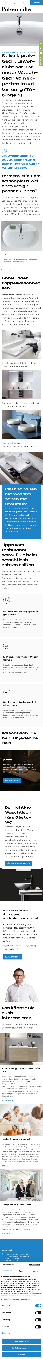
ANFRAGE (41, 61)
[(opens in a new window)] (41, 44)
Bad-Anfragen (11, 957)
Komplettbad (22, 52)
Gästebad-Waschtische (17, 863)
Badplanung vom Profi (16, 1205)
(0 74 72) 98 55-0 (14, 3)
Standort (6, 3)
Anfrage (37, 2)
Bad (13, 52)
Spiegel (5, 1166)
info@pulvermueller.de (23, 3)
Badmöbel (6, 1101)
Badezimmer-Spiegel (16, 1139)
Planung (6, 1234)
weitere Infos (11, 780)
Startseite (5, 52)
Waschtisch (34, 52)
